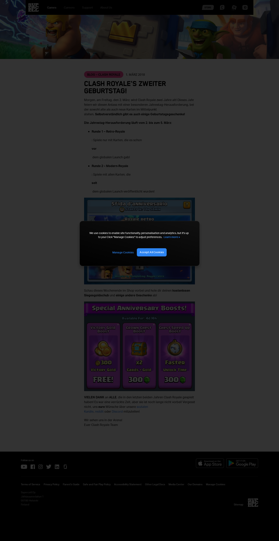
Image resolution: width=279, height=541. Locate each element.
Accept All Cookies (152, 252)
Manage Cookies (123, 252)
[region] (139, 243)
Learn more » (172, 237)
